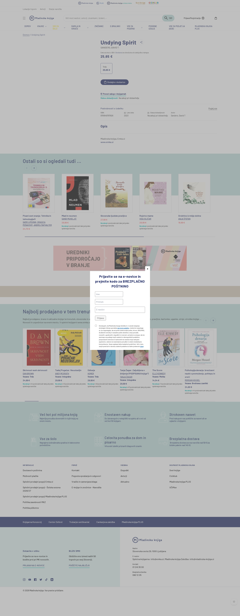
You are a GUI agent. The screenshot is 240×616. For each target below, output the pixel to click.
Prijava (100, 318)
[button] (147, 268)
